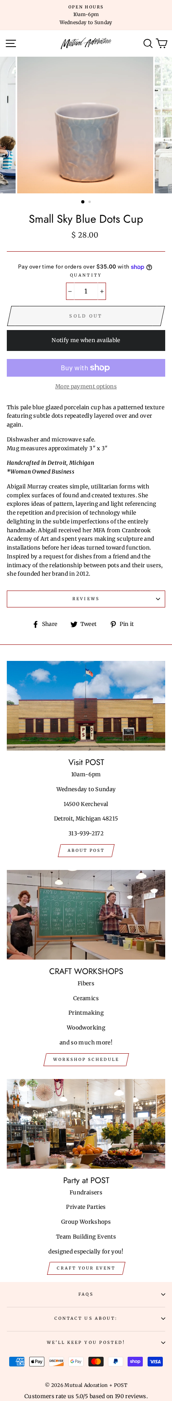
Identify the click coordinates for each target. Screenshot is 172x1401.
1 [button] (83, 202)
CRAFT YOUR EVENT (86, 1268)
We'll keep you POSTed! (86, 1342)
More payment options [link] (86, 386)
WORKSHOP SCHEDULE (86, 1059)
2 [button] (90, 203)
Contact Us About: (86, 1318)
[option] (86, 15)
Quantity (86, 275)
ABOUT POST (86, 850)
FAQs (85, 1294)
